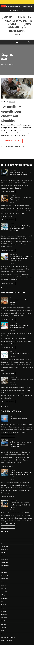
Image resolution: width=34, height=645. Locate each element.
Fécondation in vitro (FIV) (18, 418)
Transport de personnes (8, 637)
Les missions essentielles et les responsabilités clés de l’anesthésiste (20, 228)
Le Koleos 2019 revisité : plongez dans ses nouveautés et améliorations (20, 444)
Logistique (4, 598)
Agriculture (4, 546)
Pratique (13, 170)
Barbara (23, 146)
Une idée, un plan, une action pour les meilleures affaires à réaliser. (17, 24)
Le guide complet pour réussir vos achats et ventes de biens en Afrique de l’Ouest (21, 258)
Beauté (3, 552)
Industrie (4, 582)
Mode (11, 297)
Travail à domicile (6, 640)
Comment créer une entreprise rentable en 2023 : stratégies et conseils (20, 505)
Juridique (4, 591)
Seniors (3, 624)
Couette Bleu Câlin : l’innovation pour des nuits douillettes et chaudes (20, 474)
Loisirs (3, 601)
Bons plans (4, 559)
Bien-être (13, 470)
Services (3, 627)
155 (5, 288)
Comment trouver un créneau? (20, 353)
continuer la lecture (8, 436)
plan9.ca (3, 543)
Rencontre (4, 617)
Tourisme (4, 634)
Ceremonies (4, 562)
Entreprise (14, 323)
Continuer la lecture (8, 191)
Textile (3, 630)
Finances (4, 572)
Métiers (12, 101)
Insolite (3, 588)
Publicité (4, 614)
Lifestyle (3, 595)
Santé (12, 223)
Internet (13, 351)
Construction (5, 565)
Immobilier (14, 254)
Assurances (4, 549)
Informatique (5, 575)
